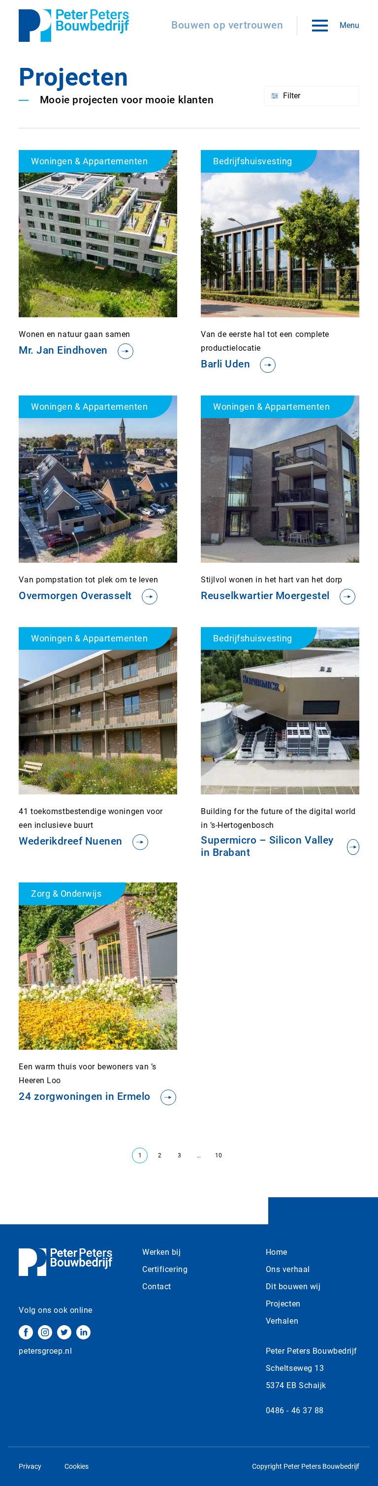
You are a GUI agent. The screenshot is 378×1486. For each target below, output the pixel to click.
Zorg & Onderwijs (307, 223)
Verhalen (282, 1321)
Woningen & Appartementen (299, 201)
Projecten (283, 1303)
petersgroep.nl (45, 1351)
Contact (156, 1286)
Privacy (30, 1466)
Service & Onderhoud (313, 153)
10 (218, 1155)
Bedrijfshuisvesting (310, 121)
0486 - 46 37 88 (295, 1410)
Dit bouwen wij (293, 1286)
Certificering (165, 1269)
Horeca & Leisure (307, 137)
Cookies (76, 1466)
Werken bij (161, 1252)
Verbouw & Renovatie (313, 170)
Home (276, 1252)
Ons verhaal (288, 1269)
